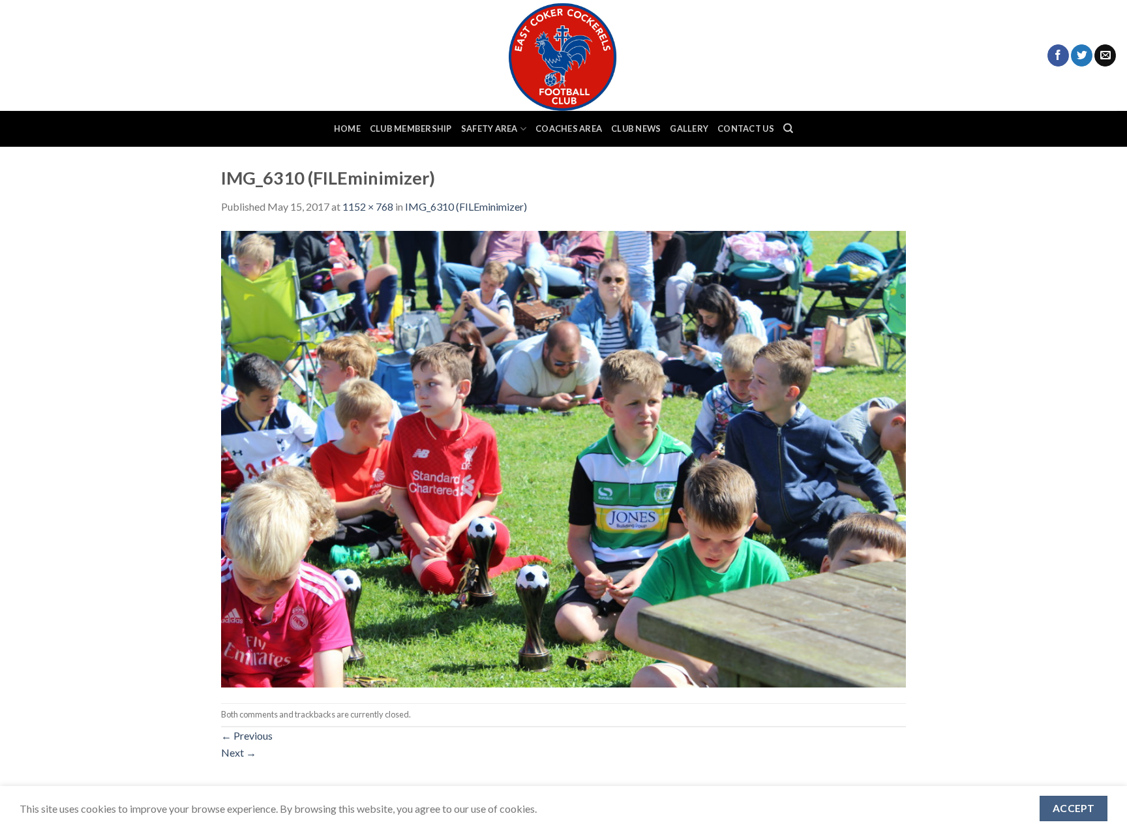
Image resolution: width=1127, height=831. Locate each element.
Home (347, 128)
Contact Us (745, 128)
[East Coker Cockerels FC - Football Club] (563, 55)
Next (238, 752)
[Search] (788, 128)
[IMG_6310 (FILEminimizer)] (563, 457)
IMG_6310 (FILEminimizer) (466, 206)
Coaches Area (568, 128)
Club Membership (411, 128)
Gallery (689, 128)
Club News (636, 128)
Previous (247, 735)
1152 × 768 (367, 206)
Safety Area (489, 128)
